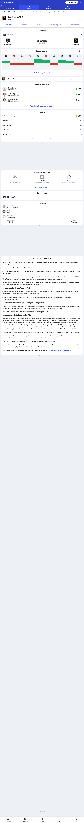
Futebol (4, 12)
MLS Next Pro (15, 12)
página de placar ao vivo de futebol (60, 350)
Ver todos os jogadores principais (41, 106)
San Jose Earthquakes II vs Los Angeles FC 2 (63, 277)
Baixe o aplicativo (72, 2)
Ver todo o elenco (41, 187)
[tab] (8, 24)
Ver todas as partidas (41, 73)
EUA (9, 12)
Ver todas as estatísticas (40, 139)
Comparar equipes (74, 79)
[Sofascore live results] (8, 2)
